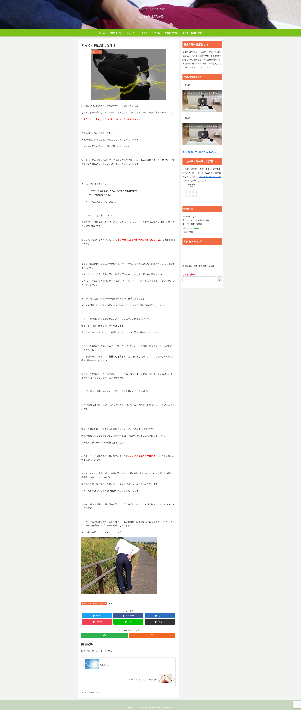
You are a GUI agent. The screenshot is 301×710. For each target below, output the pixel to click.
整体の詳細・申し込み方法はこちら (199, 152)
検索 (219, 279)
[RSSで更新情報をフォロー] (152, 635)
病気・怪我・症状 (100, 603)
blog (111, 603)
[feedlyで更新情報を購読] (104, 635)
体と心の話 (87, 603)
